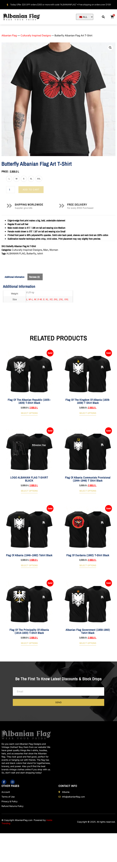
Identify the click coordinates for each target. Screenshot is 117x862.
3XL (55, 299)
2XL (61, 299)
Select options (29, 413)
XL (46, 299)
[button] (103, 16)
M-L (30, 299)
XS (50, 299)
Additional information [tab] (14, 277)
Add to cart (31, 189)
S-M (39, 299)
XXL (66, 299)
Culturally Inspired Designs (36, 35)
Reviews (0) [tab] (34, 277)
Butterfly (31, 253)
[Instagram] (12, 782)
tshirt (40, 253)
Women (53, 249)
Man (45, 249)
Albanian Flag (9, 35)
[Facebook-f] (4, 782)
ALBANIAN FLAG (15, 253)
